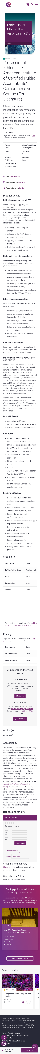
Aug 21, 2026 (7, 999)
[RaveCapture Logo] (11, 817)
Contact (26, 1035)
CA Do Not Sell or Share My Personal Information (13, 1042)
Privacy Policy (17, 1035)
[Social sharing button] (4, 1037)
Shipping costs (9, 867)
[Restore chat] (35, 1047)
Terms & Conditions (15, 1033)
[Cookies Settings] (4, 1043)
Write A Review (20, 843)
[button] (32, 5)
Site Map (9, 1038)
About (4, 1033)
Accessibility (6, 1035)
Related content (10, 970)
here (28, 879)
